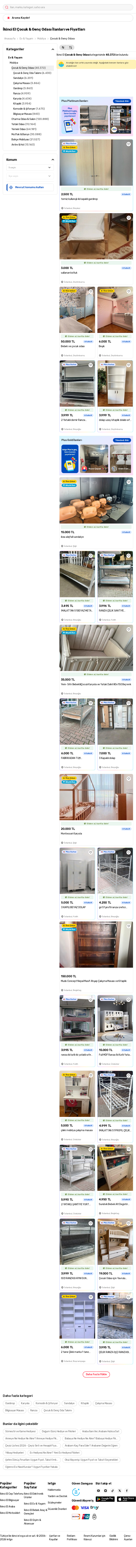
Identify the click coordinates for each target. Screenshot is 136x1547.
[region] (96, 119)
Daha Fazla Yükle (96, 1374)
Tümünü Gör (122, 101)
